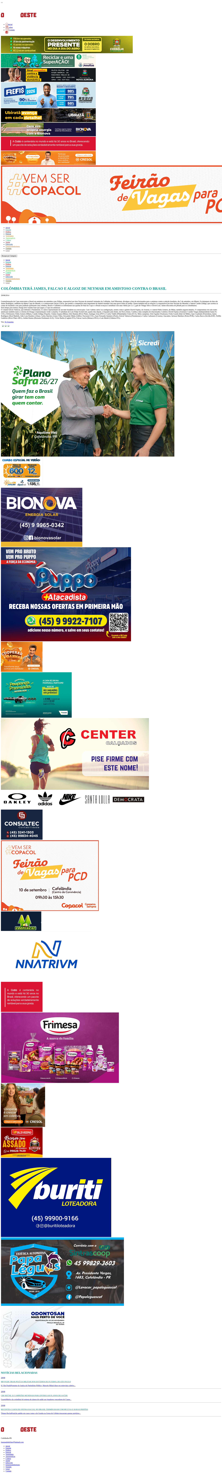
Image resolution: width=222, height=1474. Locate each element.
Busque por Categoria (9, 256)
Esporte (8, 1448)
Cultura (8, 1459)
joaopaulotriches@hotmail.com (12, 1442)
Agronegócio (10, 1456)
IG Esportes (9, 322)
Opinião (8, 1467)
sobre (10, 27)
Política (8, 1450)
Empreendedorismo (13, 1465)
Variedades (10, 1454)
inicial (10, 24)
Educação (9, 1463)
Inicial (8, 260)
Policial (8, 1452)
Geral (8, 1469)
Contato (11, 30)
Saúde (8, 1461)
